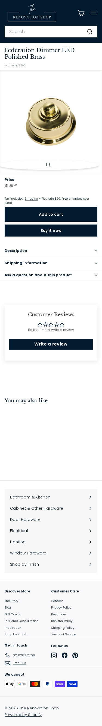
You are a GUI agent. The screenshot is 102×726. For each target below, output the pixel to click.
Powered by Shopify (23, 714)
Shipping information (26, 262)
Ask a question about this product (38, 275)
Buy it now (51, 230)
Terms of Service (63, 634)
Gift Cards (12, 614)
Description (16, 250)
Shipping (31, 199)
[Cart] (81, 13)
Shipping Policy (63, 627)
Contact (57, 601)
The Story (11, 601)
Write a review (50, 344)
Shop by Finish (16, 634)
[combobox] (51, 31)
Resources (59, 614)
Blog (8, 607)
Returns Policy (62, 621)
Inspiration (13, 627)
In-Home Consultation (22, 621)
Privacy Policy (61, 607)
